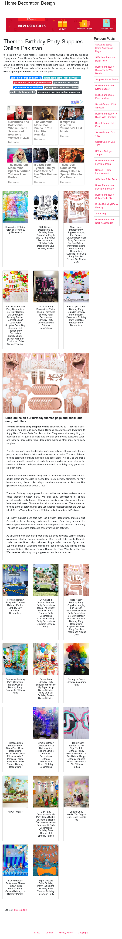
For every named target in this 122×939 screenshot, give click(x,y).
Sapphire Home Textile (106, 79)
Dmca (37, 932)
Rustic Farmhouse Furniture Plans (104, 162)
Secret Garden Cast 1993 (105, 143)
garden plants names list (22, 92)
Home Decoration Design (30, 3)
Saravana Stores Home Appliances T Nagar (105, 48)
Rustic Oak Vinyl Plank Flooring (106, 205)
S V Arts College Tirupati (103, 152)
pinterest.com (20, 909)
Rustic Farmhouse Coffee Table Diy (104, 196)
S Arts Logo (101, 213)
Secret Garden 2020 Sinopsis (105, 106)
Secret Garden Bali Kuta (104, 124)
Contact (49, 932)
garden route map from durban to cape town (59, 92)
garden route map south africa (26, 77)
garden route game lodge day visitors (62, 77)
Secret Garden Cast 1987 (105, 134)
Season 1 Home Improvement (103, 171)
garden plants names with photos (61, 87)
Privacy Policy (66, 932)
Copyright (83, 932)
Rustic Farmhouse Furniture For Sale (104, 187)
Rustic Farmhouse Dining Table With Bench (104, 70)
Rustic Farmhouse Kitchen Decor (104, 87)
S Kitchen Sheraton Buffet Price (105, 59)
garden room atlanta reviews (28, 87)
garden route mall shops (66, 82)
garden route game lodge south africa (32, 82)
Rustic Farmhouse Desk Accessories (104, 221)
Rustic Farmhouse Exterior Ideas (104, 96)
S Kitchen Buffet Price (106, 179)
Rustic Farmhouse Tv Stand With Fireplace (106, 115)
